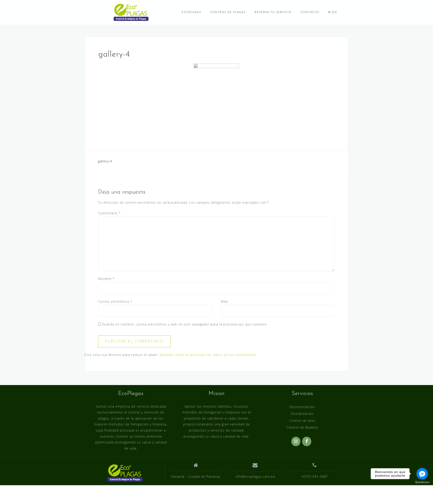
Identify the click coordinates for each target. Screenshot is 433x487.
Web (224, 301)
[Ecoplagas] (125, 473)
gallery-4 (105, 161)
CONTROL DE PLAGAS (228, 12)
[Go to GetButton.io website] (422, 482)
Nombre (106, 279)
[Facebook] (306, 441)
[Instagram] (295, 441)
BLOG (332, 12)
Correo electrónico (115, 301)
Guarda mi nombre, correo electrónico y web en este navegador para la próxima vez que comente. (185, 324)
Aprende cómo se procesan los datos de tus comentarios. (208, 355)
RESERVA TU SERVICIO (273, 12)
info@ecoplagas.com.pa (255, 476)
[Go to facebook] (422, 473)
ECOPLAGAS (191, 12)
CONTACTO (310, 12)
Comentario (109, 213)
